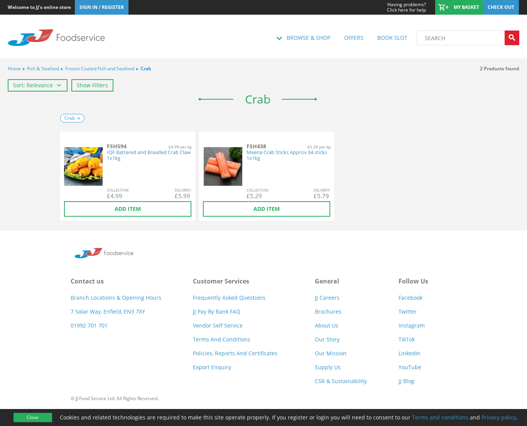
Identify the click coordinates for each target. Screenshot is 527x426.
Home (14, 68)
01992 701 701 (89, 325)
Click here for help (406, 7)
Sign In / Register (101, 7)
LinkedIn (410, 353)
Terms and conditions (440, 417)
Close (33, 417)
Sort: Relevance (33, 85)
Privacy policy (498, 417)
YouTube (410, 367)
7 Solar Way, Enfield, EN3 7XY (108, 311)
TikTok (407, 339)
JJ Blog (406, 381)
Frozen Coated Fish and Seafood (97, 68)
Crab (143, 68)
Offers (353, 37)
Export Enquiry (212, 367)
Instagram (412, 325)
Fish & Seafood (41, 68)
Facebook (410, 297)
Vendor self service (218, 325)
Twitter (408, 311)
